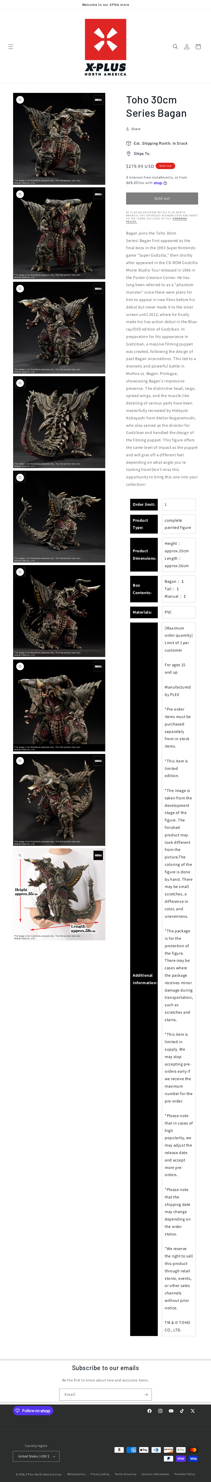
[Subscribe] (146, 1395)
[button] (10, 46)
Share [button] (136, 129)
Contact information (155, 1474)
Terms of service (125, 1474)
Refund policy (76, 1474)
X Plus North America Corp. (44, 1474)
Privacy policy (100, 1474)
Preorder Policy (184, 1474)
